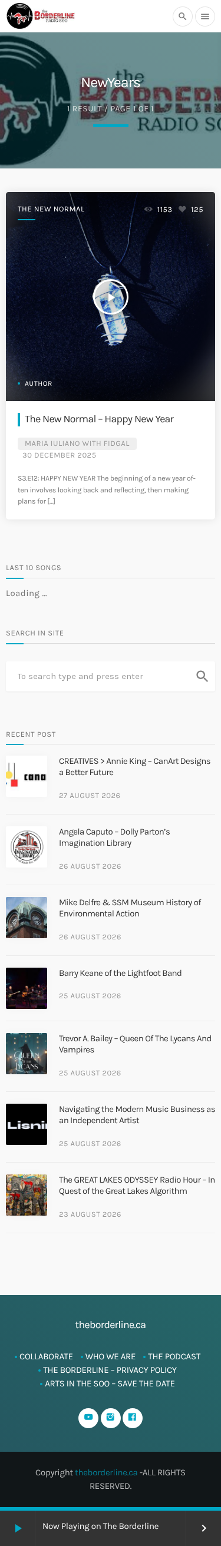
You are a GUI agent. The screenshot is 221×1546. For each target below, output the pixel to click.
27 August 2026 (90, 796)
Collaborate (46, 1356)
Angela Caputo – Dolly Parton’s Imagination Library (114, 837)
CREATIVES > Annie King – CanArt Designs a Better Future (134, 767)
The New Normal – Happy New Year (99, 419)
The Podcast (174, 1356)
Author (38, 384)
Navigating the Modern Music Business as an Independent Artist (137, 1115)
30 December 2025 (59, 455)
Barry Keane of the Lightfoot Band (120, 973)
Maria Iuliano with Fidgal (77, 443)
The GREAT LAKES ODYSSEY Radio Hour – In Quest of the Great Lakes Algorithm (137, 1185)
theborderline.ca (106, 1472)
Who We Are (110, 1356)
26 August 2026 (90, 866)
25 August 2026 (90, 996)
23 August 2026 (90, 1214)
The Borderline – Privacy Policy (110, 1370)
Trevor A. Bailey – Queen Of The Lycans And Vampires (135, 1044)
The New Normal (51, 209)
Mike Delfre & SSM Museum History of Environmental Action (130, 908)
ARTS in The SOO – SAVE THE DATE (110, 1383)
